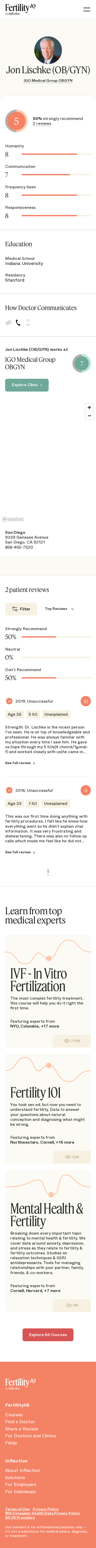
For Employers (20, 1485)
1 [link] (48, 871)
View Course (72, 1041)
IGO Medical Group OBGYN (48, 80)
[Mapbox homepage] (13, 519)
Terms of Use (17, 1509)
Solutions (15, 1478)
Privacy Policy (46, 1509)
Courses (14, 1415)
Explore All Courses (48, 1335)
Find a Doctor (20, 1422)
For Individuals (20, 1492)
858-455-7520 (19, 547)
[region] (48, 462)
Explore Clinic (25, 385)
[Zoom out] (89, 416)
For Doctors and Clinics (30, 1436)
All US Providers (20, 1517)
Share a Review (21, 1429)
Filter (25, 609)
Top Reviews (56, 608)
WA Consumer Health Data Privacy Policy (42, 1513)
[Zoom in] (89, 407)
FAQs (11, 1443)
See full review (18, 763)
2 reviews (42, 123)
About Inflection (22, 1470)
